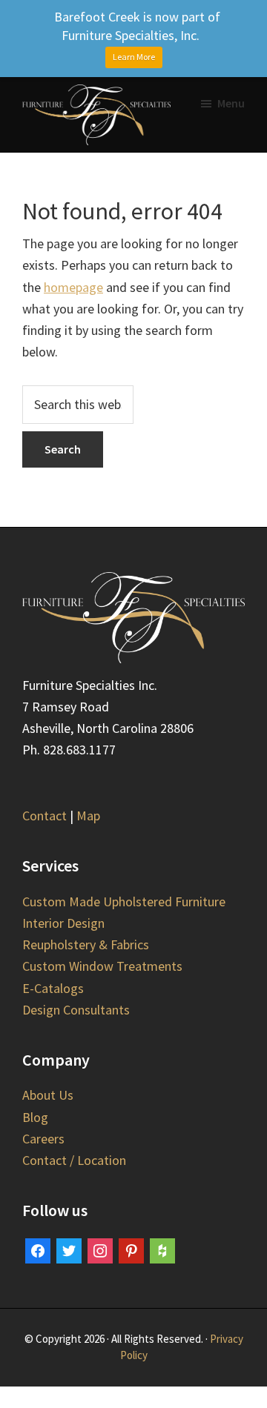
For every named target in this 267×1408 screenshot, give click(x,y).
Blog (35, 1117)
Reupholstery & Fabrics (85, 944)
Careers (43, 1138)
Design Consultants (76, 1009)
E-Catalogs (53, 988)
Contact (44, 815)
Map (88, 815)
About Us (47, 1094)
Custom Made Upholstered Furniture (123, 901)
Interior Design (63, 923)
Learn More (134, 56)
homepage (73, 287)
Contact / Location (74, 1160)
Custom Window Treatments (102, 965)
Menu (231, 103)
